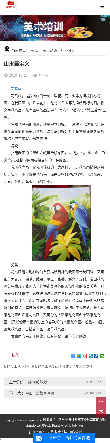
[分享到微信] (102, 356)
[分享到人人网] (96, 356)
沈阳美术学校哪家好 (77, 367)
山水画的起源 (36, 382)
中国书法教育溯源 (39, 393)
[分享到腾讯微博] (91, 356)
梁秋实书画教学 (52, 426)
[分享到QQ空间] (79, 356)
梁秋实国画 (91, 420)
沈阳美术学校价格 (48, 367)
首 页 (34, 50)
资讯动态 (50, 50)
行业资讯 (68, 50)
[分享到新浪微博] (85, 356)
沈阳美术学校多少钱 (19, 367)
